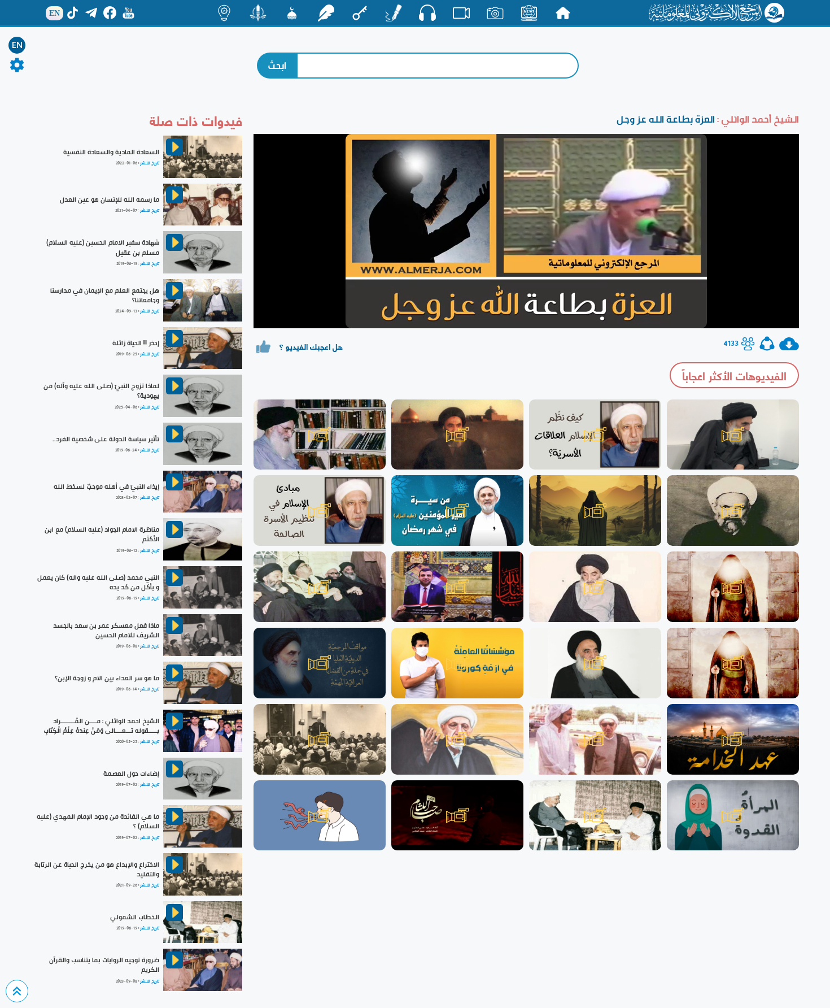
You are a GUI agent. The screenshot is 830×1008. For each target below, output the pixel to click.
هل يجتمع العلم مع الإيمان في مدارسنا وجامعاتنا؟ (104, 295)
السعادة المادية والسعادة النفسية (111, 152)
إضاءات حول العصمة (131, 773)
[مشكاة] (291, 13)
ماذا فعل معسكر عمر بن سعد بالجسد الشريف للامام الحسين (106, 630)
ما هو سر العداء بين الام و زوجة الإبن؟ (107, 678)
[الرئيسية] (562, 13)
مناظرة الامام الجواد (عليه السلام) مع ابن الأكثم (102, 534)
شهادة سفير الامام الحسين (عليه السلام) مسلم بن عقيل (102, 247)
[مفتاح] (359, 13)
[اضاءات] (224, 13)
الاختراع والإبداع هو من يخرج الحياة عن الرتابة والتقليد (96, 869)
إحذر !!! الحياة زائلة (135, 343)
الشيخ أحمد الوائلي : (757, 119)
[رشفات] (325, 13)
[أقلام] (393, 13)
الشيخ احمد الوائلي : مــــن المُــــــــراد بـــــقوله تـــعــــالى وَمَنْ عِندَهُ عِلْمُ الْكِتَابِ (101, 726)
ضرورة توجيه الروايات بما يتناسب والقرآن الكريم (104, 965)
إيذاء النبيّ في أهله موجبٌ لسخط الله (106, 486)
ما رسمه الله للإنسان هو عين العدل (109, 199)
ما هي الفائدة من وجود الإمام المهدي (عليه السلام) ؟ (98, 821)
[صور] (495, 13)
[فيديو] (461, 13)
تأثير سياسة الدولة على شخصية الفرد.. (106, 439)
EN (17, 45)
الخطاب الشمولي (134, 917)
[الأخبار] (529, 13)
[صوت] (427, 12)
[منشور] (258, 13)
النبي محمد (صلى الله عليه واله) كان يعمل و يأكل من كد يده (98, 582)
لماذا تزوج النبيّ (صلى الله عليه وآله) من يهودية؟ (101, 391)
